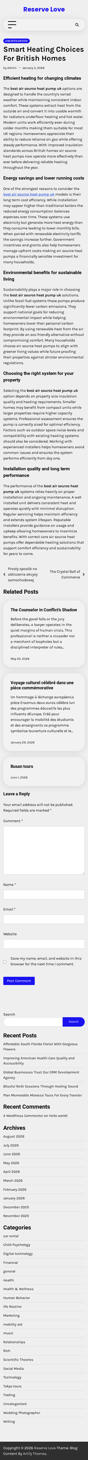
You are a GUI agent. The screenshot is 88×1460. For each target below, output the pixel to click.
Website (10, 934)
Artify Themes (34, 1453)
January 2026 (14, 1198)
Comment (13, 821)
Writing (9, 1421)
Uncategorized (16, 41)
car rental (11, 1236)
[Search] (77, 25)
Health (8, 1280)
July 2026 (11, 1145)
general (9, 1271)
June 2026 (11, 1154)
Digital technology (18, 1254)
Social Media (13, 1368)
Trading (9, 1395)
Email (9, 909)
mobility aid (12, 1324)
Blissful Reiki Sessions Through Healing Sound (40, 1086)
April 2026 (11, 1172)
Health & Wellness (18, 1289)
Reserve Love (44, 9)
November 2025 (16, 1216)
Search (9, 1014)
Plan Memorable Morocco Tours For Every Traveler (42, 1095)
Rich (6, 1351)
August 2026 (13, 1136)
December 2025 (16, 1207)
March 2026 (13, 1180)
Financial (10, 1262)
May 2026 (11, 1163)
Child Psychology (16, 1245)
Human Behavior (16, 1298)
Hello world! (58, 1116)
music (8, 1333)
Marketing (11, 1315)
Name (9, 884)
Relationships (14, 1342)
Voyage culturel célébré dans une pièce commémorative (42, 685)
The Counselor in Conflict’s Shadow (44, 609)
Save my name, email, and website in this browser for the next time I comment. (46, 961)
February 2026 (15, 1189)
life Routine (12, 1306)
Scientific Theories (18, 1360)
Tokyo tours (12, 1386)
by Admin (10, 68)
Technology (12, 1377)
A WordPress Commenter (23, 1116)
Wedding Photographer (21, 1413)
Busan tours (22, 766)
